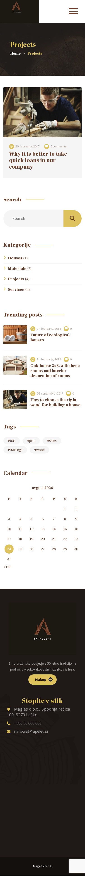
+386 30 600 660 (27, 723)
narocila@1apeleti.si (31, 731)
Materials (17, 268)
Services (16, 289)
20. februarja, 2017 (27, 146)
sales (53, 440)
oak (12, 440)
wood (40, 450)
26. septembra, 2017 (50, 393)
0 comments (58, 146)
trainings (16, 450)
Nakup (40, 679)
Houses (15, 258)
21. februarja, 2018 (49, 329)
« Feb (7, 567)
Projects (16, 279)
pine (32, 440)
